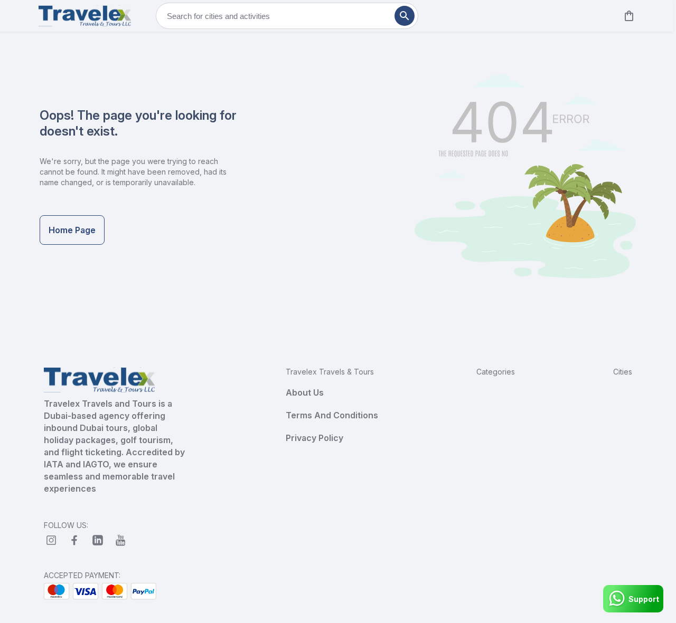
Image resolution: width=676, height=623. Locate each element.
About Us (305, 392)
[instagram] (51, 540)
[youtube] (121, 540)
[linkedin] (97, 540)
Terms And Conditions (332, 415)
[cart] (626, 16)
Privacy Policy (314, 438)
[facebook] (74, 540)
